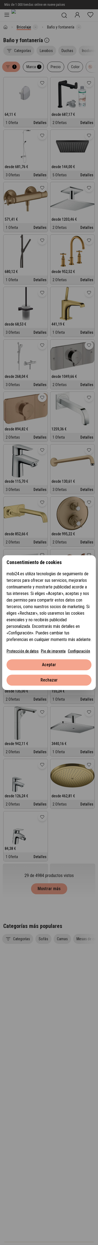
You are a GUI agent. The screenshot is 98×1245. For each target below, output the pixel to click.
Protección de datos (23, 651)
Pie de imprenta (53, 651)
